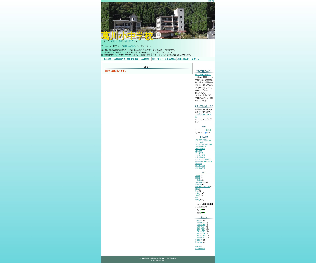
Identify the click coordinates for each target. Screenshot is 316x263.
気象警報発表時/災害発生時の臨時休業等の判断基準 (132, 59)
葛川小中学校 (127, 36)
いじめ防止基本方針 (202, 187)
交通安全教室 (200, 149)
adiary (153, 260)
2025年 (199, 240)
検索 (208, 130)
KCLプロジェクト (203, 75)
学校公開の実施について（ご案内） (182, 59)
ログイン (211, 1)
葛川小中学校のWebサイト (123, 41)
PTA (196, 191)
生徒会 (199, 180)
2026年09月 (201, 223)
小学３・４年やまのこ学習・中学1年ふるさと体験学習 (203, 161)
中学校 (197, 178)
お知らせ (198, 193)
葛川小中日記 (129, 46)
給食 (197, 197)
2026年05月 (201, 229)
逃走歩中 (198, 151)
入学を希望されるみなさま (170, 59)
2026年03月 (201, 233)
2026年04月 (201, 231)
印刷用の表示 (200, 249)
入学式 (197, 195)
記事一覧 (198, 246)
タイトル (201, 132)
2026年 (199, 220)
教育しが (195, 59)
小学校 (197, 176)
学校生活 (107, 59)
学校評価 (145, 59)
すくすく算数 (200, 155)
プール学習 (199, 153)
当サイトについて (157, 59)
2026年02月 (201, 235)
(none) (197, 200)
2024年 (199, 242)
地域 (197, 189)
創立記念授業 (200, 168)
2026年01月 (201, 238)
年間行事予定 (120, 59)
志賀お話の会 (200, 157)
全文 (208, 132)
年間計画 (198, 184)
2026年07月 (201, 225)
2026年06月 (201, 227)
